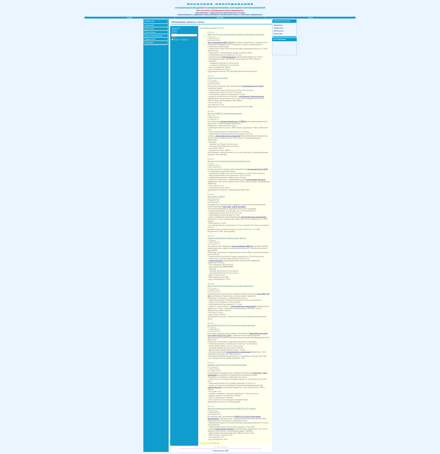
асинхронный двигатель (255, 179)
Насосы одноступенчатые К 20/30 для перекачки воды (229, 161)
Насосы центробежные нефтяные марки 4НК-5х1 (227, 238)
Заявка (310, 17)
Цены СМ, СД (149, 28)
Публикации (149, 42)
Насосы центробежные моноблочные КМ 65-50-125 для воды (232, 408)
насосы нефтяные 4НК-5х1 (242, 246)
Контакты (220, 17)
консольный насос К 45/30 (253, 86)
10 (218, 443)
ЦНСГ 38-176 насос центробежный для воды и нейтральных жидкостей (236, 34)
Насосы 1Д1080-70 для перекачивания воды (225, 113)
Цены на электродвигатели (153, 35)
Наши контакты (278, 25)
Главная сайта (149, 25)
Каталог (174, 33)
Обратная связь (150, 39)
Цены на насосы (150, 32)
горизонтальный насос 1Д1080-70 (233, 121)
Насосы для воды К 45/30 (217, 78)
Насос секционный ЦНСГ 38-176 (221, 42)
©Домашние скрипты (221, 447)
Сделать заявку (278, 28)
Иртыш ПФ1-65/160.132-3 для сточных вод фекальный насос (231, 325)
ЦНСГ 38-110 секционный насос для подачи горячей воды (230, 286)
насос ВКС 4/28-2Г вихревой (234, 207)
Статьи (174, 31)
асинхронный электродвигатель (251, 96)
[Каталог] (211, 32)
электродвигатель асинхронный (227, 136)
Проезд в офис (278, 33)
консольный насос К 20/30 (257, 169)
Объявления (176, 28)
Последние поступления (208, 28)
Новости (174, 30)
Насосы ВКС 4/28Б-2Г (216, 197)
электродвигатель (229, 57)
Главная (129, 17)
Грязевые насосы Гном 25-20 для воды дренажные (227, 365)
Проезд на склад (278, 30)
